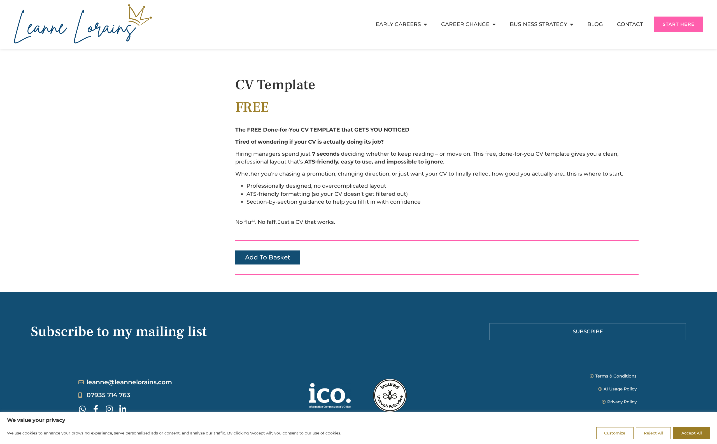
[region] (358, 428)
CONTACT (630, 24)
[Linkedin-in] (123, 409)
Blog (595, 24)
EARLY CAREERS (398, 24)
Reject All (653, 433)
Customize (614, 433)
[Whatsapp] (82, 409)
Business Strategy (538, 24)
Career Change (465, 24)
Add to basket (267, 257)
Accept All (691, 433)
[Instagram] (109, 409)
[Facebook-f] (96, 409)
